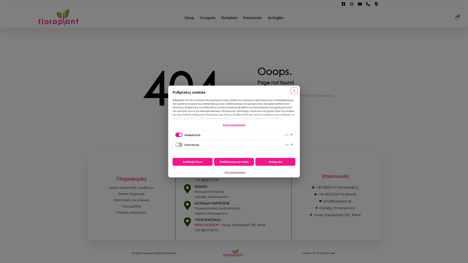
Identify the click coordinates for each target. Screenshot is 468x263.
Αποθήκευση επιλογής (234, 162)
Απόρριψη (275, 162)
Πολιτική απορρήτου (235, 172)
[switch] (179, 145)
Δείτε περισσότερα (234, 125)
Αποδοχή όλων (192, 162)
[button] (234, 135)
